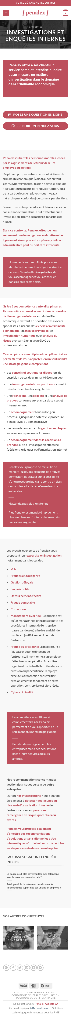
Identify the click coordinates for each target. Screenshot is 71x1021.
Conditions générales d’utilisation (35, 995)
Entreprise (35, 26)
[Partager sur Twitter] (20, 968)
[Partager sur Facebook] (13, 968)
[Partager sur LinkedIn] (33, 968)
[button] (6, 13)
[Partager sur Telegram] (40, 968)
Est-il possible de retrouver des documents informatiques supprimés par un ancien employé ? (34, 886)
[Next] (66, 940)
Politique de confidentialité (35, 997)
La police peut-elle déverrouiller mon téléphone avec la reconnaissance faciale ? (33, 875)
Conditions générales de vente (35, 992)
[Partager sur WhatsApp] (6, 968)
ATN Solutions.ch (40, 1008)
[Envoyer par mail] (27, 968)
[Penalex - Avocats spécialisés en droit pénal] (36, 13)
